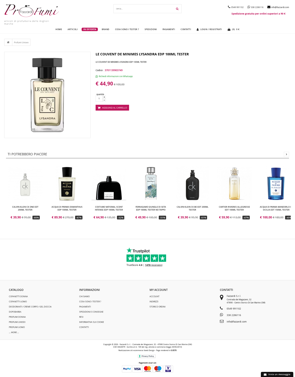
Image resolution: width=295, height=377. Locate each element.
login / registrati (211, 29)
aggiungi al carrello (114, 107)
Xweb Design (149, 350)
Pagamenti (169, 29)
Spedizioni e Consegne (91, 311)
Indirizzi (154, 301)
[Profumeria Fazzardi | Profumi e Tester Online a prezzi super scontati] (31, 10)
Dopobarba (15, 311)
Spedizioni (151, 29)
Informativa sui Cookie (91, 322)
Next (286, 154)
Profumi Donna (17, 316)
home (58, 29)
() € (236, 29)
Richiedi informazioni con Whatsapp (116, 76)
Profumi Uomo (17, 327)
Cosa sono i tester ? (127, 29)
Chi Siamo (84, 296)
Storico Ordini (157, 306)
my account (159, 290)
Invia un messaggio (279, 374)
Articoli (73, 29)
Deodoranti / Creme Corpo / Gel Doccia (30, 306)
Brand (105, 29)
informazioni (89, 290)
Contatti (186, 29)
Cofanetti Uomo (18, 301)
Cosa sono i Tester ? (90, 301)
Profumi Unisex (21, 42)
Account (154, 296)
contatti (226, 290)
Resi (81, 316)
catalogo (16, 290)
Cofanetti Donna (18, 296)
